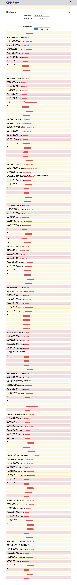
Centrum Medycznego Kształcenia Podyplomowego (19, 581)
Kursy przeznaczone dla (27, 15)
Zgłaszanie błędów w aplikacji (64, 581)
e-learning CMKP (53, 7)
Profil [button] (69, 1)
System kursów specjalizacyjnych (25, 23)
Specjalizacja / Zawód (28, 18)
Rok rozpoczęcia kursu (27, 26)
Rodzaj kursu (29, 21)
